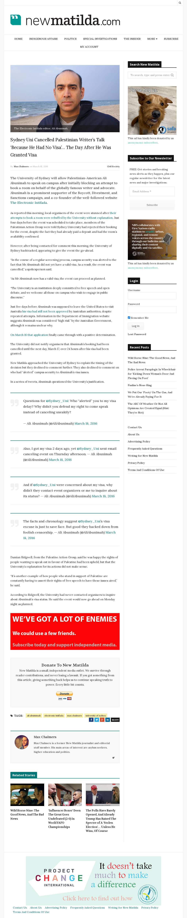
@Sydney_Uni (57, 401)
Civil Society (113, 166)
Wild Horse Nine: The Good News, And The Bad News (27, 815)
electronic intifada (54, 715)
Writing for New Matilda (143, 455)
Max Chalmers (21, 166)
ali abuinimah (34, 715)
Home (18, 38)
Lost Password (137, 334)
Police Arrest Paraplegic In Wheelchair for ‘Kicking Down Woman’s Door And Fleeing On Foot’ (152, 374)
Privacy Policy (136, 462)
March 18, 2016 (86, 423)
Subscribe (171, 38)
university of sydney (96, 715)
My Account (89, 46)
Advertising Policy (139, 441)
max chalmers (74, 715)
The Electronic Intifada (28, 203)
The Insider (132, 38)
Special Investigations (100, 38)
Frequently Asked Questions (145, 448)
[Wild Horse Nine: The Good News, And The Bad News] (27, 795)
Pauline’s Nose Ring (140, 385)
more (115, 719)
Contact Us (135, 427)
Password (134, 304)
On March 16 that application (29, 335)
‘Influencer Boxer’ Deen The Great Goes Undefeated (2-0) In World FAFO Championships (64, 819)
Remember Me (139, 317)
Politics (70, 38)
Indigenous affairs (43, 38)
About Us (133, 434)
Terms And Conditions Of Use (146, 470)
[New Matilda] (65, 21)
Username (134, 290)
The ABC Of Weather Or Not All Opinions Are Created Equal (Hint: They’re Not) (148, 408)
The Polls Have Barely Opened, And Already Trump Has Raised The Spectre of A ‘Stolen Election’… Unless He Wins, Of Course (101, 821)
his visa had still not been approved (45, 311)
